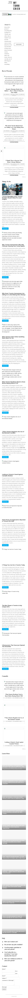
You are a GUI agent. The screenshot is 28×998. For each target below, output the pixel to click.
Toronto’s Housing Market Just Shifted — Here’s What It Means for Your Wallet (14, 90)
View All (24, 176)
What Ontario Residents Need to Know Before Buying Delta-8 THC (13, 382)
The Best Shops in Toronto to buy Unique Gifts (12, 606)
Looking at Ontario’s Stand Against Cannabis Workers (12, 475)
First (16, 971)
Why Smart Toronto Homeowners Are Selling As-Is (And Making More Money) (14, 127)
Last (16, 973)
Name (4, 969)
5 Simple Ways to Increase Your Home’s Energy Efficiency (14, 161)
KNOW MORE (18, 44)
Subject (4, 978)
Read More (5, 228)
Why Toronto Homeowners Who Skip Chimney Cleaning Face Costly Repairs (13, 245)
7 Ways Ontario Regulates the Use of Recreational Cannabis (13, 432)
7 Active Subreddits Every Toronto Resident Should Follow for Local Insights (12, 198)
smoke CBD (22, 447)
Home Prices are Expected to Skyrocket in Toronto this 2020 (14, 520)
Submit (4, 989)
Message (4, 987)
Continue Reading (14, 107)
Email (4, 976)
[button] (14, 941)
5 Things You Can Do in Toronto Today (13, 565)
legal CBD (5, 446)
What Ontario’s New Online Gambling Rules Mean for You (13, 337)
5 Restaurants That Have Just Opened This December (13, 645)
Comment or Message (8, 980)
